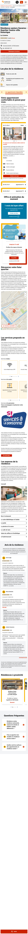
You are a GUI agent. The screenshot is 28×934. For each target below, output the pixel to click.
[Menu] (25, 2)
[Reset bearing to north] (25, 296)
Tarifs (15, 931)
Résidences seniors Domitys (6, 5)
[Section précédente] (2, 92)
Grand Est (3, 7)
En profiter (14, 257)
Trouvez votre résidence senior (19, 5)
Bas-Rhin (8, 7)
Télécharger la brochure (14, 51)
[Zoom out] (25, 294)
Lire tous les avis (23, 657)
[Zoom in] (25, 293)
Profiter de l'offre (14, 213)
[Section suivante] (26, 92)
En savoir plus (6, 455)
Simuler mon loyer (14, 176)
